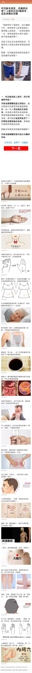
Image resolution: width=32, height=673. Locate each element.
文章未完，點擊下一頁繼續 (16, 142)
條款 (14, 670)
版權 (19, 670)
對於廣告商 (24, 670)
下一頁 (16, 148)
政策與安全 (9, 670)
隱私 (17, 670)
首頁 (3, 2)
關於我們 (3, 670)
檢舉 (12, 19)
